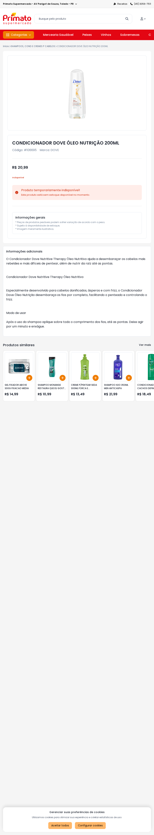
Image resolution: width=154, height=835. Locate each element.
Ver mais (145, 345)
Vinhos (106, 35)
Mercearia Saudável (58, 35)
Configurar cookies (90, 825)
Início (6, 46)
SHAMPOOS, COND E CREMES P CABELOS (33, 46)
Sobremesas (130, 35)
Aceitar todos (60, 825)
